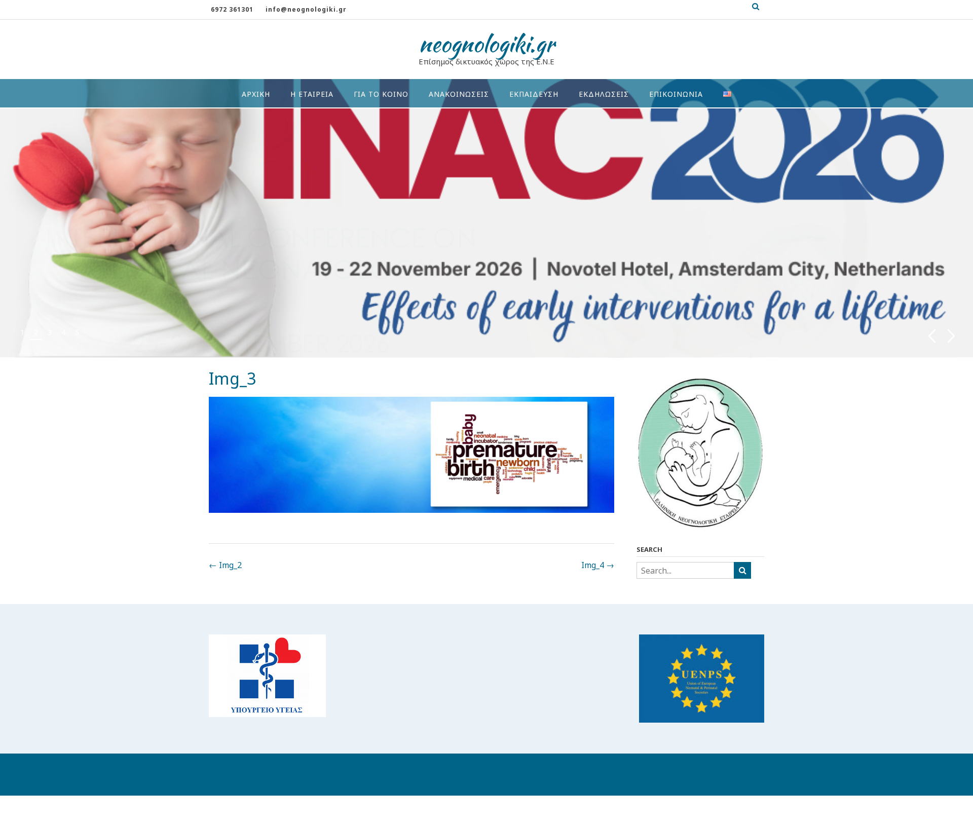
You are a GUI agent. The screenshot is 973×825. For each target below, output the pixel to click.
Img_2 (225, 565)
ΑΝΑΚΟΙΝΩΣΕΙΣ (459, 94)
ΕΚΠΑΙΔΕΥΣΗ (533, 94)
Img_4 (597, 565)
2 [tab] (36, 332)
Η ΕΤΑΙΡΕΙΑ (311, 94)
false (932, 336)
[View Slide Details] (486, 218)
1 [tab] (22, 332)
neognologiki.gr (486, 43)
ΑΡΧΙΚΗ (256, 94)
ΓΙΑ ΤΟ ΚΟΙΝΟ (381, 94)
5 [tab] (77, 332)
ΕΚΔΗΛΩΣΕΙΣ (604, 94)
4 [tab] (63, 332)
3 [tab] (50, 332)
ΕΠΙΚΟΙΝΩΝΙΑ (676, 94)
